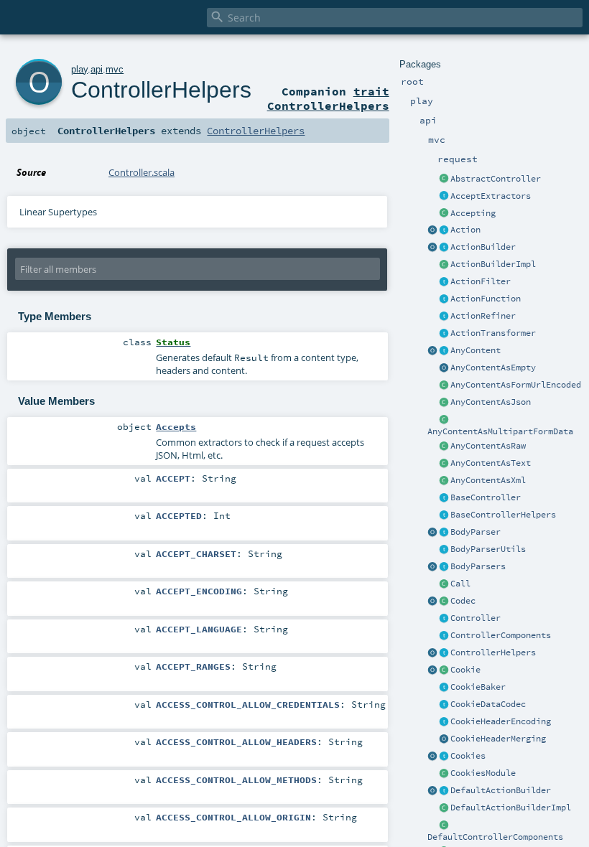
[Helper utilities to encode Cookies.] (432, 756)
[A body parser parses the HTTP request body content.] (444, 532)
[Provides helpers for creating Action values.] (444, 247)
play (79, 69)
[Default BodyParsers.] (432, 567)
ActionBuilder (483, 247)
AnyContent (475, 350)
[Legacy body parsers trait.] (444, 567)
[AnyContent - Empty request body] (444, 368)
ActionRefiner (483, 316)
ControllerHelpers (493, 652)
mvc (115, 69)
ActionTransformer (493, 333)
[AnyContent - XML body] (444, 481)
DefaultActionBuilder (500, 790)
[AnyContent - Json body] (444, 402)
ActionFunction (485, 299)
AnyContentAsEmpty (493, 367)
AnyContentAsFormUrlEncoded (515, 385)
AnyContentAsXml (488, 480)
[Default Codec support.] (432, 601)
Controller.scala (141, 172)
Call (460, 584)
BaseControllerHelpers (503, 515)
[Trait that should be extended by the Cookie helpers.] (444, 687)
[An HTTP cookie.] (444, 670)
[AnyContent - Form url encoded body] (444, 385)
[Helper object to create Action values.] (432, 230)
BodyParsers (478, 566)
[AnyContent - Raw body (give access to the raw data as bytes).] (444, 446)
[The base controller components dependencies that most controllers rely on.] (444, 636)
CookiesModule (483, 773)
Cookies (468, 756)
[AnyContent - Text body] (444, 463)
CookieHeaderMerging (498, 739)
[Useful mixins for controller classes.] (444, 653)
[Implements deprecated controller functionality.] (444, 618)
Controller (475, 618)
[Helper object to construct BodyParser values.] (432, 532)
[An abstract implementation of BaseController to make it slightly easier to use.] (444, 179)
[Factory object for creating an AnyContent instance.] (432, 351)
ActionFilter (480, 281)
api (97, 69)
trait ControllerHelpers (328, 98)
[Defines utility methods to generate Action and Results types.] (444, 498)
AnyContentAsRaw (488, 446)
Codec (463, 601)
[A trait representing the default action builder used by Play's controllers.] (444, 791)
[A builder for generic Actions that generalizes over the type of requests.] (444, 299)
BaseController (485, 497)
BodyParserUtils (488, 549)
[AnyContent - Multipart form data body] (444, 420)
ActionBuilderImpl (493, 264)
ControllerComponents (500, 635)
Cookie (465, 670)
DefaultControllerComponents (495, 837)
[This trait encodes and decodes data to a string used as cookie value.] (444, 705)
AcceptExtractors (490, 196)
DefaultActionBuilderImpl (510, 807)
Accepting (473, 213)
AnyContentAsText (490, 463)
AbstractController (495, 179)
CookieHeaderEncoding (500, 721)
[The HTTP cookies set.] (444, 756)
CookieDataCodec (488, 704)
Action (465, 230)
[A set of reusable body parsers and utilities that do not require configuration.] (444, 550)
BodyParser (475, 532)
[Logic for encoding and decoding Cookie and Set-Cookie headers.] (444, 722)
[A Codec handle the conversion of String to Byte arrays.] (444, 601)
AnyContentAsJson (490, 402)
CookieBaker (478, 687)
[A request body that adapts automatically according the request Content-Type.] (444, 351)
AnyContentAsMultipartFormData (500, 431)
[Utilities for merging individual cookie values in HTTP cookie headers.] (444, 739)
